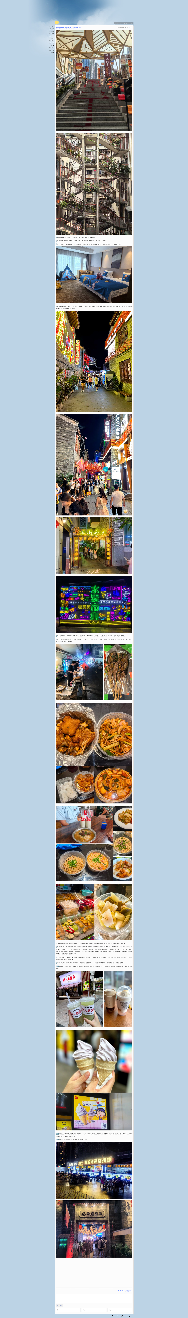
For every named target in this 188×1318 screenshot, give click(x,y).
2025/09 (51, 26)
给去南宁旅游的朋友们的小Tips (68, 27)
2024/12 (51, 43)
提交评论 (59, 1305)
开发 (124, 23)
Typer (57, 22)
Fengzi (119, 1316)
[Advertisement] (94, 1273)
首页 (116, 23)
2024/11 (51, 45)
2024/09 (51, 50)
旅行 (120, 23)
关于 (131, 23)
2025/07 (51, 31)
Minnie (130, 27)
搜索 (127, 23)
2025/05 (51, 33)
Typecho (131, 1316)
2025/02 (51, 40)
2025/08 (51, 29)
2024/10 (51, 47)
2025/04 (51, 36)
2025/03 (51, 38)
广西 (126, 1291)
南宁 (129, 1291)
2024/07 (51, 52)
